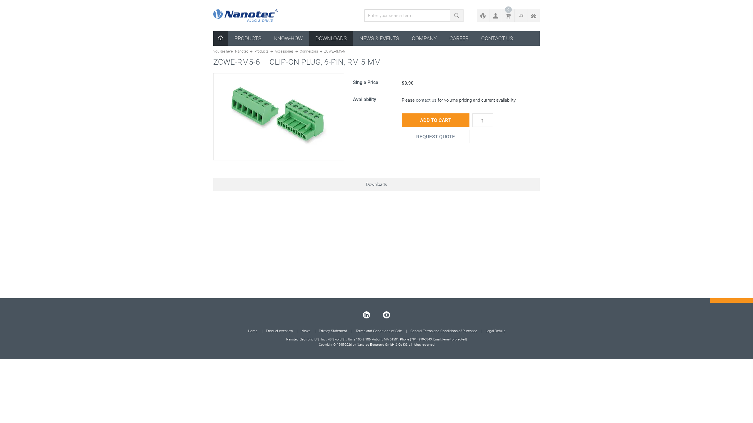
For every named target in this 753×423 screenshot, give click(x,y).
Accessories (284, 51)
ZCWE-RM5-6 (334, 51)
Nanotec (241, 51)
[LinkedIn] (366, 314)
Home (252, 331)
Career (459, 38)
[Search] (457, 15)
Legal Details (495, 331)
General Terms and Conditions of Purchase (443, 331)
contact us (426, 100)
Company (424, 38)
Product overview (279, 331)
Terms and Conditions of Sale (379, 331)
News (305, 331)
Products (247, 38)
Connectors (309, 51)
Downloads (331, 38)
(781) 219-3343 (421, 339)
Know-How (288, 38)
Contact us (497, 38)
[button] (495, 15)
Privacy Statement (333, 331)
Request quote (435, 137)
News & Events (379, 38)
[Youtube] (386, 314)
